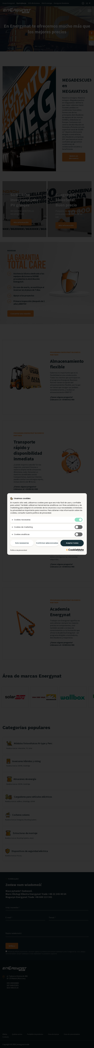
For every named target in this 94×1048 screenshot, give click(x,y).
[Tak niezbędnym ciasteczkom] (78, 520)
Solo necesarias (22, 543)
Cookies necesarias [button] (22, 520)
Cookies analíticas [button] (21, 534)
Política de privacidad (18, 550)
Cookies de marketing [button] (23, 527)
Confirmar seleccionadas (47, 543)
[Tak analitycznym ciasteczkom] (78, 534)
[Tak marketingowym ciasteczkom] (78, 527)
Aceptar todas (72, 543)
